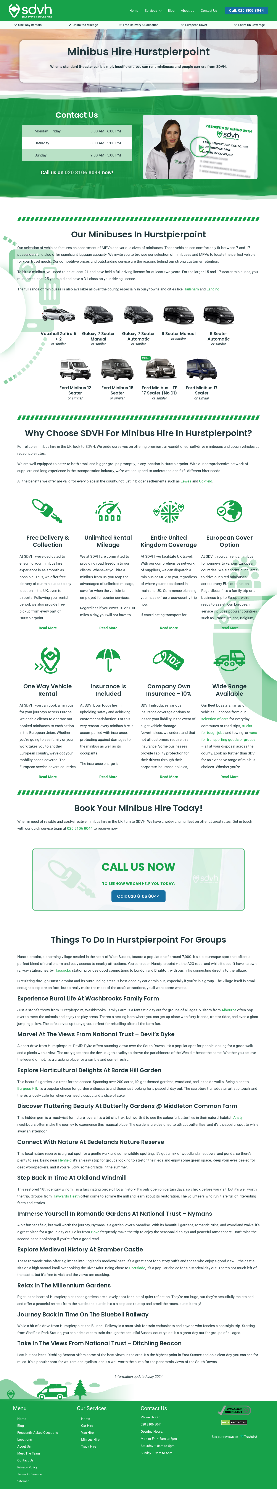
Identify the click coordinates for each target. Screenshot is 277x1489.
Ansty (238, 1117)
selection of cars (215, 719)
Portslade (137, 1268)
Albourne (229, 1010)
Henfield (65, 1160)
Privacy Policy (27, 1467)
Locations (24, 1440)
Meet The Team (28, 1453)
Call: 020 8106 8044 (138, 896)
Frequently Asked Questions (37, 1433)
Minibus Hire (90, 1440)
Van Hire (87, 1433)
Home (133, 11)
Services (151, 11)
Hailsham (191, 289)
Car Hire (87, 1426)
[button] (247, 10)
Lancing (213, 289)
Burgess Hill (27, 1088)
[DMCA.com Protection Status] (234, 1422)
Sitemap (23, 1481)
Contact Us (209, 11)
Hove (95, 1232)
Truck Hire (88, 1446)
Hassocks (63, 970)
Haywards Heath (66, 1196)
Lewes (186, 481)
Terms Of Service (29, 1474)
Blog (171, 11)
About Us (187, 11)
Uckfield (205, 481)
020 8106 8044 (83, 172)
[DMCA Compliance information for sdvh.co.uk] (234, 1410)
